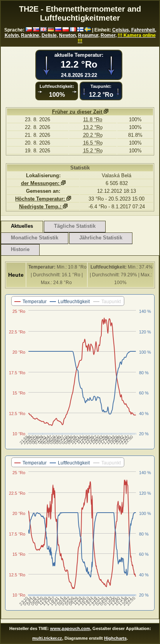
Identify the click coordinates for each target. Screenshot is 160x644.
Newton (67, 35)
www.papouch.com (70, 628)
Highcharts (115, 638)
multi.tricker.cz (47, 638)
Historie (20, 249)
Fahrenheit (143, 30)
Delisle (49, 35)
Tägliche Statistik (75, 226)
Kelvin (12, 35)
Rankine (30, 35)
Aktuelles (22, 226)
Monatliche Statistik (34, 238)
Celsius (120, 30)
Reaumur (88, 35)
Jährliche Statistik (100, 238)
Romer (108, 35)
